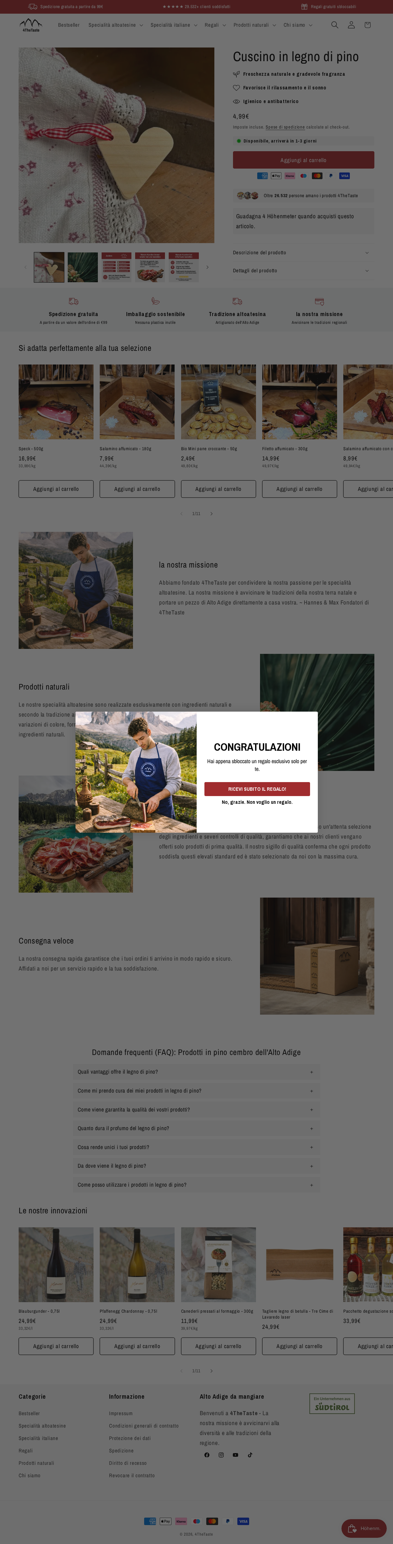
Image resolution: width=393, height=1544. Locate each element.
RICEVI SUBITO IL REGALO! (257, 789)
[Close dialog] (311, 718)
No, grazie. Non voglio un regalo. (257, 802)
